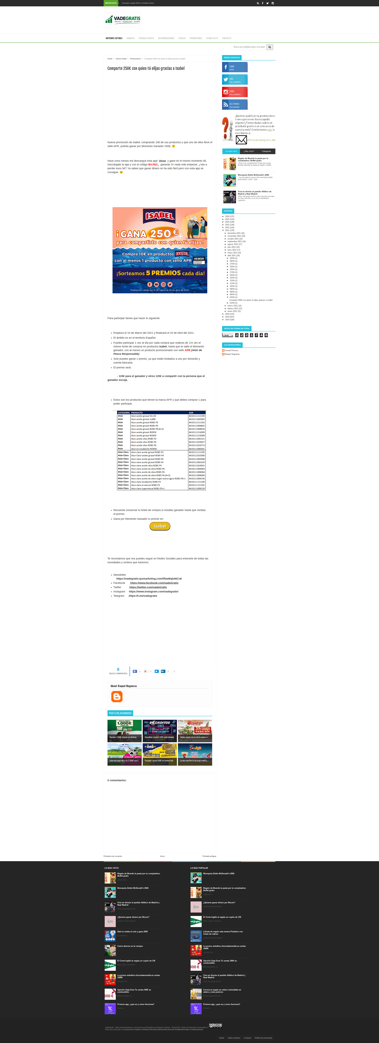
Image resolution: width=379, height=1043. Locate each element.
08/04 (232, 292)
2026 (227, 216)
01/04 (232, 303)
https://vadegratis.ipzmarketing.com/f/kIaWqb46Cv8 (149, 578)
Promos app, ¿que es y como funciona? (135, 1004)
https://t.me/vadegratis (143, 595)
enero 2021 (233, 311)
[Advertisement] (159, 116)
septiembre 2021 (235, 241)
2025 (227, 219)
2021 (227, 230)
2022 (227, 227)
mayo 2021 (233, 253)
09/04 (232, 289)
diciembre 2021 (234, 233)
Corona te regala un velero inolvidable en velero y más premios (222, 991)
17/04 (232, 272)
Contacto (226, 38)
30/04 (232, 258)
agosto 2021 (233, 244)
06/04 (232, 294)
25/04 (232, 266)
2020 (227, 314)
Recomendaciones (166, 38)
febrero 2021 (233, 308)
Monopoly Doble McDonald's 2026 (132, 888)
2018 (227, 319)
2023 (227, 225)
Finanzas (130, 38)
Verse (162, 160)
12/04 (232, 280)
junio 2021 (232, 250)
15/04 (232, 278)
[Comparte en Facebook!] (135, 671)
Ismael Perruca (231, 350)
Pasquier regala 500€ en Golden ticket (138, 3)
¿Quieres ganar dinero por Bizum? (133, 917)
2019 (227, 317)
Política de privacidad (263, 1038)
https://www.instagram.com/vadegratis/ (153, 591)
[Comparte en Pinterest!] (146, 671)
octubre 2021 (233, 239)
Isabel (160, 526)
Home (221, 1038)
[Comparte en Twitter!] (157, 671)
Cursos (182, 38)
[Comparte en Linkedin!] (163, 671)
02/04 (232, 297)
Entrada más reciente (113, 856)
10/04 (232, 286)
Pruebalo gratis (146, 38)
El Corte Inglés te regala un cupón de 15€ (136, 961)
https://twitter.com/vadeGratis (148, 587)
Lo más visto (212, 38)
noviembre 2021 (235, 236)
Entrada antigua (209, 856)
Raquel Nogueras (232, 354)
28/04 (232, 261)
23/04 (232, 269)
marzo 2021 (233, 306)
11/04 (232, 283)
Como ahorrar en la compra (130, 946)
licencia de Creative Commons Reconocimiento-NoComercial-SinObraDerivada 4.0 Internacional (164, 1029)
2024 (227, 222)
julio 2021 (232, 247)
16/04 (232, 275)
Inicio (162, 856)
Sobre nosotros (234, 1038)
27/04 (232, 264)
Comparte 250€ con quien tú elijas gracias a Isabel (251, 300)
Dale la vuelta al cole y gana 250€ (132, 931)
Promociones (196, 38)
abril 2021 (232, 255)
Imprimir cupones (114, 38)
